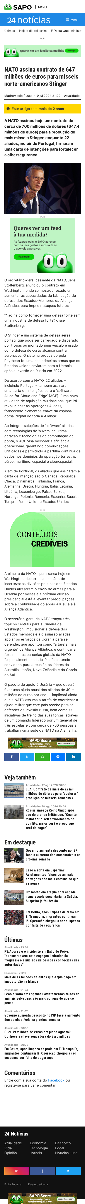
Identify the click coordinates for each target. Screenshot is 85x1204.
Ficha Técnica (13, 1184)
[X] (68, 1171)
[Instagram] (16, 1171)
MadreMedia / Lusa (18, 95)
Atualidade (72, 95)
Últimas (13, 939)
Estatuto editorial (38, 1184)
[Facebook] (42, 1171)
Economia (10, 973)
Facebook (56, 1080)
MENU (42, 7)
